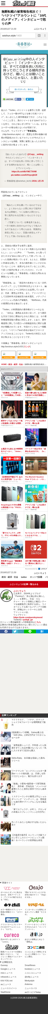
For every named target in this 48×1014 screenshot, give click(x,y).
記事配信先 (7, 962)
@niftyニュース (32, 977)
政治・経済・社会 (10, 577)
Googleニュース (8, 969)
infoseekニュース (9, 977)
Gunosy (4, 965)
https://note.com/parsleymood (27, 617)
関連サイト (7, 883)
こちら (38, 622)
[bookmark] (42, 631)
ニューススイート (9, 988)
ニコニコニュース (33, 973)
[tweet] (15, 631)
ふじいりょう (40, 29)
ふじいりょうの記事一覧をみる (24, 584)
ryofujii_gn (28, 620)
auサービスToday (33, 992)
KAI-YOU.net (6, 981)
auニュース (6, 984)
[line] (30, 631)
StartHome (5, 992)
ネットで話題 (36, 577)
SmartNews (30, 965)
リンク (27, 346)
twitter (24, 577)
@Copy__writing (35, 154)
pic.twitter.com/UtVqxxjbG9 (24, 175)
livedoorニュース (32, 969)
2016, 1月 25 (38, 181)
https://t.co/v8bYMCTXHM (24, 171)
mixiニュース (7, 973)
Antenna (28, 984)
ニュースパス (31, 988)
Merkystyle (29, 981)
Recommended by (31, 569)
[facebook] (6, 631)
